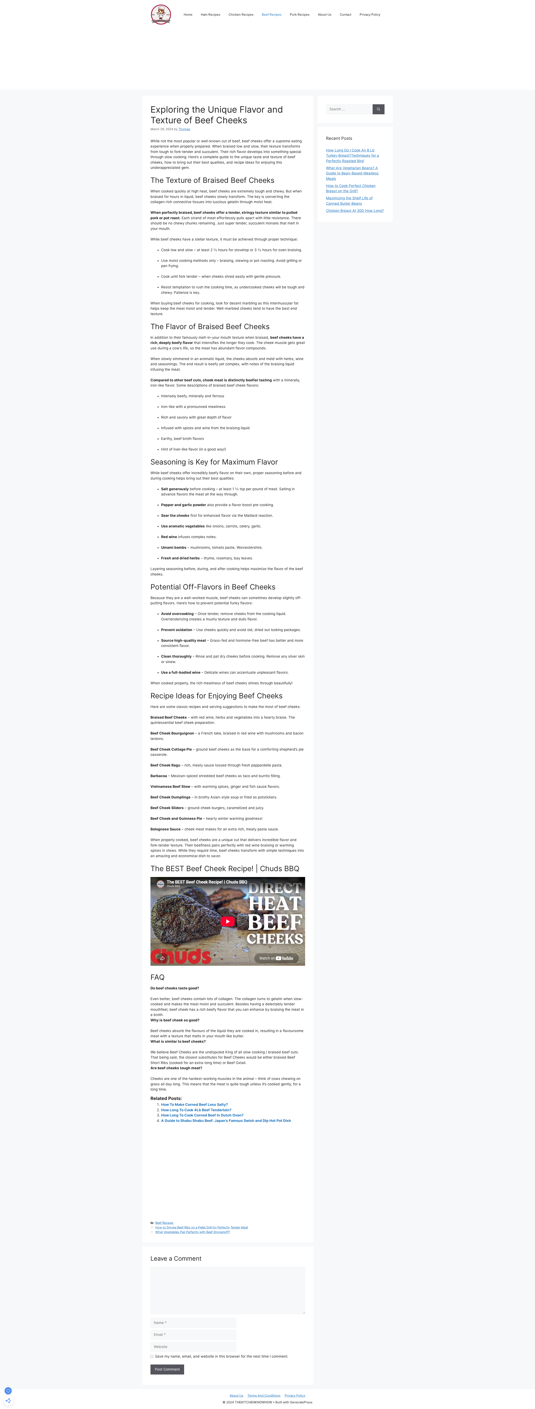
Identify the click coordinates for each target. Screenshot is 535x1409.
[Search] (379, 109)
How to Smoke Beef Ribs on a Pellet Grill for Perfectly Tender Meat (201, 1227)
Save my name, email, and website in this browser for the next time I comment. (221, 1356)
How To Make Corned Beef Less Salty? (194, 1104)
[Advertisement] (267, 60)
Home (188, 15)
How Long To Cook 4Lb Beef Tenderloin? (196, 1110)
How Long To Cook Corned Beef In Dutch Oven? (202, 1115)
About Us (324, 15)
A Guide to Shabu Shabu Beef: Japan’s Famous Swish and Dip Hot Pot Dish (226, 1121)
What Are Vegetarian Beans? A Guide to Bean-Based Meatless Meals (352, 173)
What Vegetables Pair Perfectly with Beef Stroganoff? (192, 1232)
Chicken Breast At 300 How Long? (355, 211)
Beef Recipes (272, 15)
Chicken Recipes (241, 15)
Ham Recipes (210, 15)
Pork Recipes (300, 15)
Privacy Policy (370, 15)
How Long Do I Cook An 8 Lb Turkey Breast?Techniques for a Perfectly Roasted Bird (352, 155)
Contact (345, 15)
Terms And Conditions (263, 1396)
